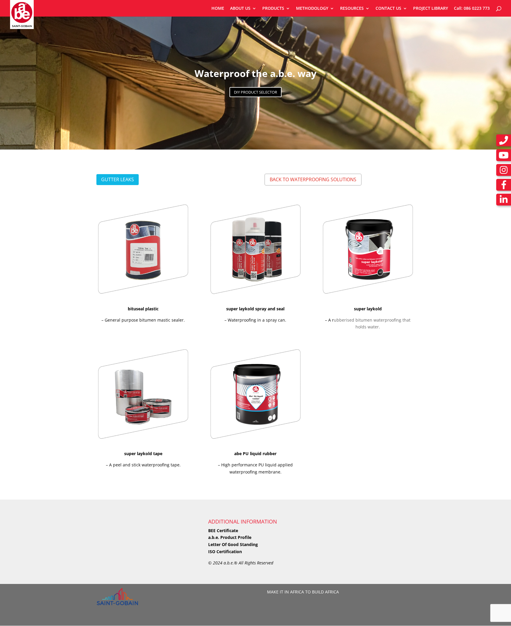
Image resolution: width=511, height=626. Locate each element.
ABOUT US (240, 8)
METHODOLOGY (312, 8)
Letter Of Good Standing (233, 544)
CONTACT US (388, 8)
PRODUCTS (273, 8)
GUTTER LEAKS (117, 179)
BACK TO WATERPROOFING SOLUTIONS (313, 179)
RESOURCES (352, 8)
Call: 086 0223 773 (472, 8)
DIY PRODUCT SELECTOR (255, 92)
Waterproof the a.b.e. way (255, 73)
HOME (217, 8)
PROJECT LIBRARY (430, 8)
